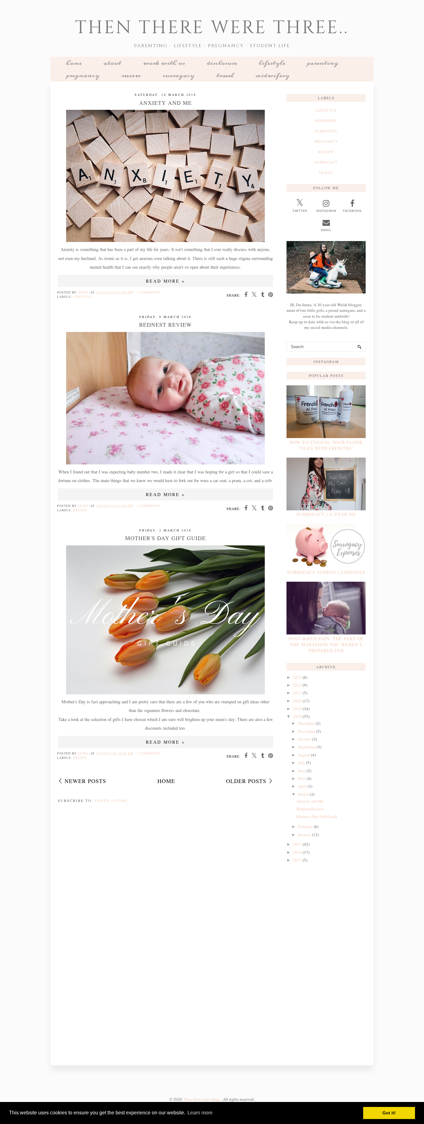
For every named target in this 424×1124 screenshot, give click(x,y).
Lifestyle (272, 63)
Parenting (322, 63)
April (302, 786)
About (112, 63)
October (304, 739)
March (303, 794)
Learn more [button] (200, 1112)
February (305, 826)
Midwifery (272, 75)
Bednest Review (165, 324)
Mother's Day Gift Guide (165, 538)
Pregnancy (83, 75)
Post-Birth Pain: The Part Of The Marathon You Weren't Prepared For (326, 644)
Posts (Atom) (111, 800)
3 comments (148, 292)
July (301, 762)
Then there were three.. (212, 28)
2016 (297, 852)
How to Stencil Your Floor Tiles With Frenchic (326, 445)
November (306, 731)
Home (74, 63)
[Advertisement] (326, 963)
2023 (297, 677)
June (302, 770)
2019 (297, 708)
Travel (225, 75)
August (304, 755)
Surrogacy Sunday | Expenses (326, 572)
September (307, 747)
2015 (297, 860)
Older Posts (246, 781)
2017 (297, 844)
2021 (297, 693)
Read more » (165, 281)
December (306, 723)
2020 (297, 701)
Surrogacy (179, 75)
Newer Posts (85, 781)
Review (131, 75)
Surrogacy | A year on (326, 514)
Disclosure (222, 63)
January (304, 834)
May (302, 778)
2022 (297, 685)
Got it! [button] (389, 1112)
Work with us (164, 63)
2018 (297, 716)
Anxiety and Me (165, 102)
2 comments (148, 506)
